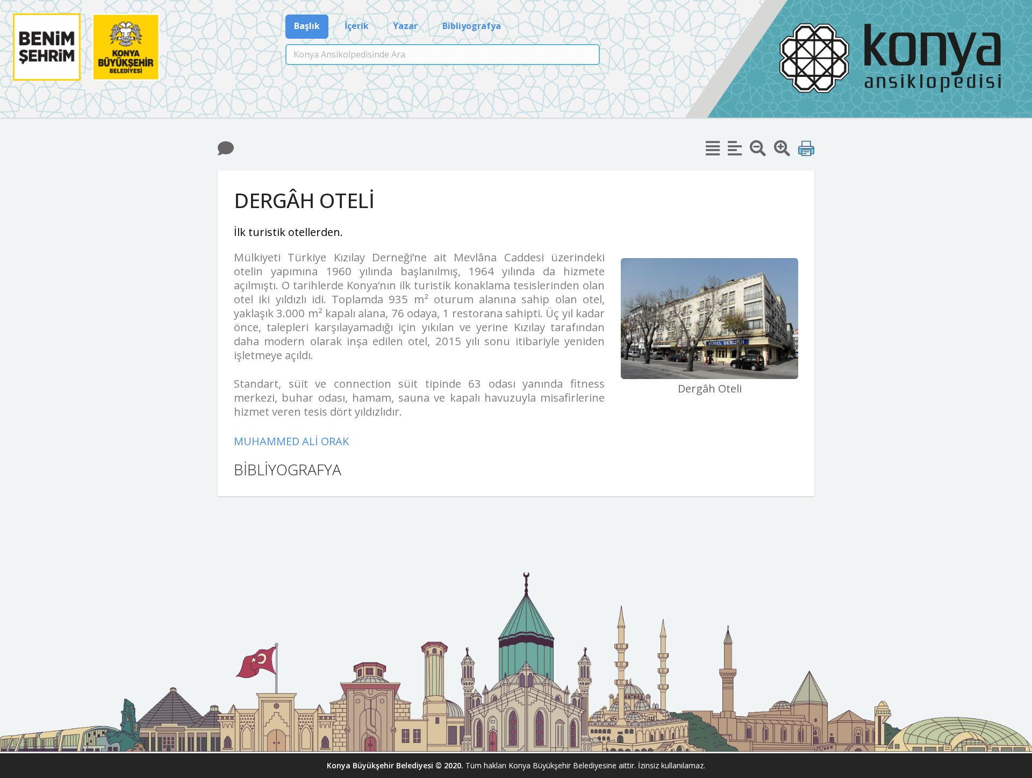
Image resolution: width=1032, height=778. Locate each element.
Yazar (405, 26)
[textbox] (442, 54)
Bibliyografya (471, 26)
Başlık (307, 26)
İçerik (357, 26)
